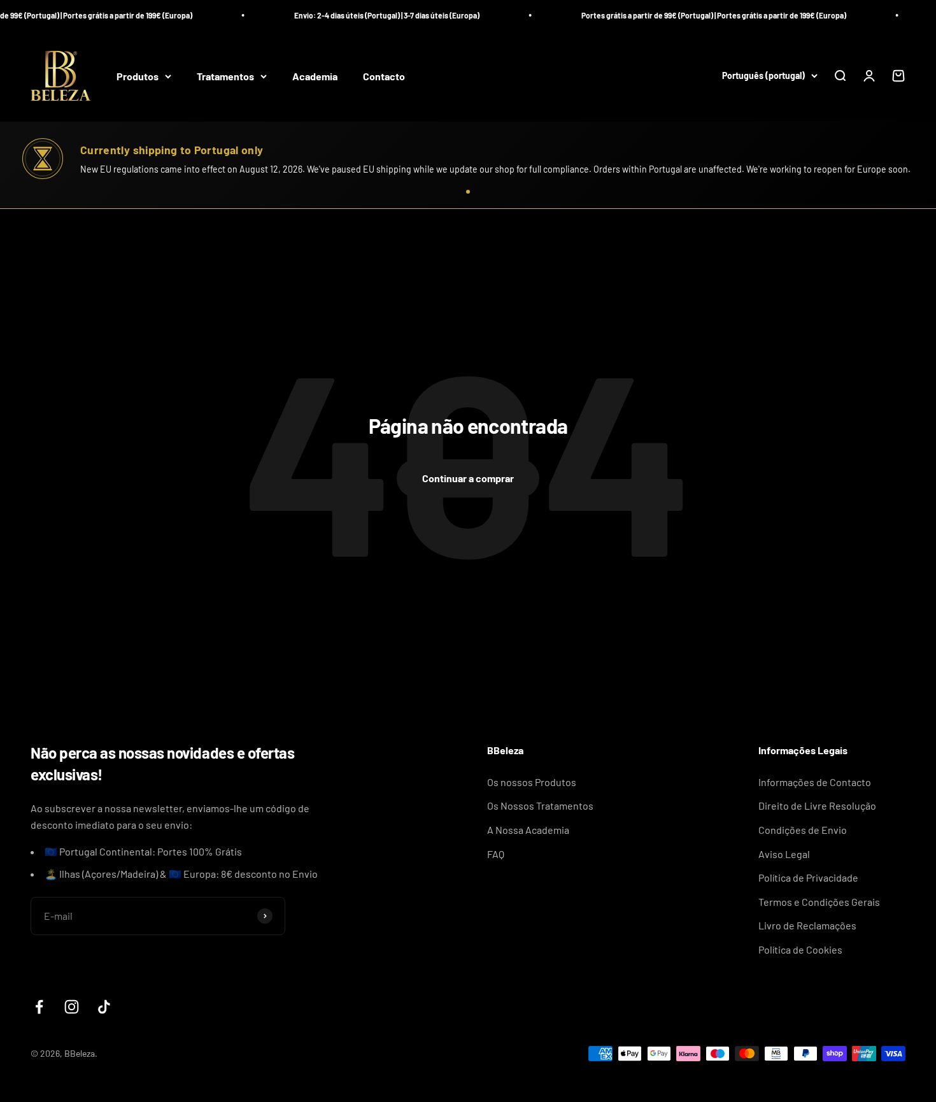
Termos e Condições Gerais (819, 902)
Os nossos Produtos (531, 782)
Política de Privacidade (808, 877)
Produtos (138, 76)
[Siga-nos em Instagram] (71, 1006)
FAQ (495, 854)
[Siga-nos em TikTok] (104, 1006)
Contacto (384, 76)
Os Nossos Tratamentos (540, 805)
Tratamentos (225, 76)
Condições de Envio (802, 830)
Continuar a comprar (468, 478)
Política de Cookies (800, 949)
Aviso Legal (784, 854)
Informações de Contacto (814, 782)
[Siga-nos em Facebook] (39, 1006)
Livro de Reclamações (807, 925)
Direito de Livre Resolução (817, 805)
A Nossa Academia (528, 830)
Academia (314, 76)
